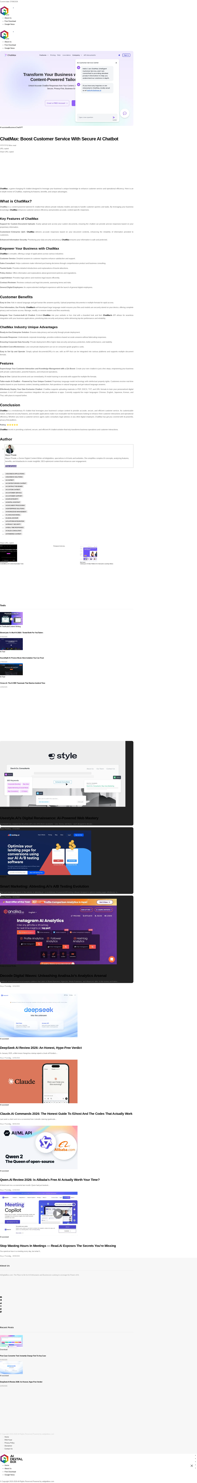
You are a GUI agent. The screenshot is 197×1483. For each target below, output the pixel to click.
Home (7, 1437)
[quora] (1, 1306)
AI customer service (14, 493)
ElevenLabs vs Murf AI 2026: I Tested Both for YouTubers (21, 633)
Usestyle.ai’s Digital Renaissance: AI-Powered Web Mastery (49, 818)
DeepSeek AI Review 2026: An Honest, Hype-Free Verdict (41, 1048)
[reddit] (1, 1303)
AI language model (13, 515)
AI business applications (15, 474)
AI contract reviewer (14, 486)
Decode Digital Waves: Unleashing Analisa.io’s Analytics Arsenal (53, 976)
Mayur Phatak (10, 455)
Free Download (10, 1472)
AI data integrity (12, 499)
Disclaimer (8, 1446)
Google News (10, 1475)
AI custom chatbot (13, 489)
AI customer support (14, 496)
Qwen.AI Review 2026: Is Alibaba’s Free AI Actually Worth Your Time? (50, 1179)
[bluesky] (1, 1309)
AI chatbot (10, 480)
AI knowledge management (16, 512)
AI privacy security (13, 524)
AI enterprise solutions (15, 508)
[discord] (1, 1297)
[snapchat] (1, 1300)
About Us (8, 1468)
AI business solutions (14, 477)
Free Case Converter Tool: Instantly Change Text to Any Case (23, 1356)
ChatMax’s (30, 307)
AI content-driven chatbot (16, 483)
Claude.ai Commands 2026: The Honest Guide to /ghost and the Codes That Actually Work (66, 1113)
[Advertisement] (66, 170)
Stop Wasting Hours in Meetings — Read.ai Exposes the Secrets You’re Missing (58, 1246)
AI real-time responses (14, 527)
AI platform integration (15, 521)
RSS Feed (8, 1440)
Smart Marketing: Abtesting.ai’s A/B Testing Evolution (44, 886)
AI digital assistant (13, 502)
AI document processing (15, 505)
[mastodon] (1, 1312)
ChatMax (4, 189)
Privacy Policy (9, 1443)
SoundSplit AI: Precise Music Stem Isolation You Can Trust (22, 658)
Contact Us (9, 1449)
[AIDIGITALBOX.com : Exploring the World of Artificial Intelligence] (11, 32)
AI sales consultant (13, 531)
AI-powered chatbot (13, 534)
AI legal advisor (12, 518)
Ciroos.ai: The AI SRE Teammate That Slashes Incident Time (22, 683)
